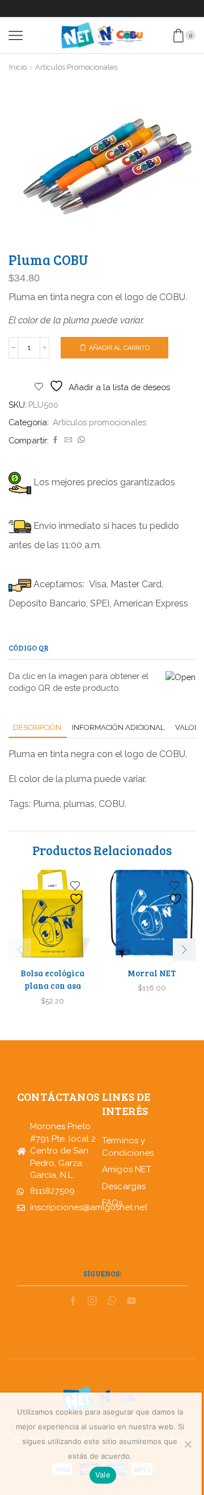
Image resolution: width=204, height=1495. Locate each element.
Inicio (18, 67)
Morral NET (152, 973)
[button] (184, 949)
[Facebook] (73, 8)
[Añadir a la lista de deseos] (77, 893)
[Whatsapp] (112, 8)
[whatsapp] (80, 440)
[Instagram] (92, 8)
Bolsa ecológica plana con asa (52, 979)
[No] (187, 1444)
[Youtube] (131, 8)
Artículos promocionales (76, 67)
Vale (102, 1474)
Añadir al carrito (119, 348)
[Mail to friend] (68, 440)
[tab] (37, 727)
